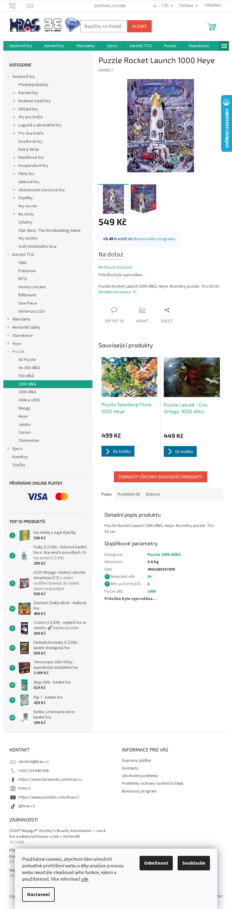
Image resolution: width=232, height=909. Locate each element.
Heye (23, 416)
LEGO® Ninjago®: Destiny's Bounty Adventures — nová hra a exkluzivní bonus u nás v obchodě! (57, 834)
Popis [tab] (107, 494)
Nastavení (38, 894)
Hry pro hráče (30, 117)
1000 (151, 591)
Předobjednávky (33, 85)
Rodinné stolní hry (34, 101)
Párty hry (26, 174)
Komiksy (20, 457)
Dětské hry (28, 109)
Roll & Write (28, 150)
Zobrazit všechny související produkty (160, 476)
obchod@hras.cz (33, 762)
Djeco (17, 449)
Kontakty (130, 768)
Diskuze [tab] (153, 494)
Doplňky (25, 198)
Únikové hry (29, 182)
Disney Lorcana (32, 287)
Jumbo (24, 425)
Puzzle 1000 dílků (164, 555)
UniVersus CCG (31, 311)
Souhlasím (193, 863)
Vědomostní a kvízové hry (41, 190)
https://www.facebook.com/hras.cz (50, 780)
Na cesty (26, 214)
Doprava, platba (109, 6)
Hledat (139, 26)
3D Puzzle (27, 360)
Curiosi (24, 432)
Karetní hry (28, 93)
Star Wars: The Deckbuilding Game (49, 231)
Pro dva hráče (31, 133)
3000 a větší (29, 400)
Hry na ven (27, 206)
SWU (22, 263)
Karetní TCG (23, 255)
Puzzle (18, 352)
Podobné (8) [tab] (129, 494)
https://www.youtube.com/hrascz (48, 797)
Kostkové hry (30, 142)
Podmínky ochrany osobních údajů (152, 783)
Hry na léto (28, 238)
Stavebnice (22, 336)
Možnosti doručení (115, 267)
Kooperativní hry (33, 166)
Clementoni (28, 441)
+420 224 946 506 (33, 771)
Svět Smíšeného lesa (37, 247)
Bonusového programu (154, 239)
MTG (22, 279)
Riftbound (27, 295)
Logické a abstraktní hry (40, 125)
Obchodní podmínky (140, 776)
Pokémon (27, 271)
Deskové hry (23, 77)
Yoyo (16, 344)
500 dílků (26, 376)
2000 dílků (27, 392)
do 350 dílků (29, 368)
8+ (149, 577)
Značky (18, 465)
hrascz (24, 788)
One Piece (27, 303)
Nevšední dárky (26, 327)
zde (84, 879)
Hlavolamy (21, 319)
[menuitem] (20, 46)
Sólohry (25, 222)
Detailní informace (114, 292)
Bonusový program (139, 791)
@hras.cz (26, 806)
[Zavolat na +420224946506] (18, 5)
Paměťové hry (31, 158)
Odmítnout (156, 863)
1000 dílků (27, 384)
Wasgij (24, 408)
